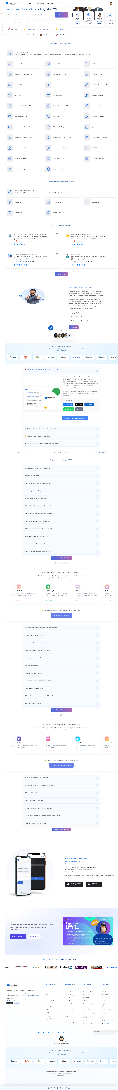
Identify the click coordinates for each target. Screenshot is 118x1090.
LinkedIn (90, 404)
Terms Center (49, 1004)
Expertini (105, 985)
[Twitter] (10, 1000)
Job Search (31, 3)
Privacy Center (49, 1007)
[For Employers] (2, 23)
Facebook (69, 404)
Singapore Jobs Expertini (13, 990)
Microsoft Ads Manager (89, 1024)
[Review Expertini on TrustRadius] (76, 357)
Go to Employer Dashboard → (61, 765)
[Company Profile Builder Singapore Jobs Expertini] (63, 1088)
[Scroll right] (111, 593)
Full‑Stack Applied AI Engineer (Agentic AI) (26, 255)
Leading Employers (89, 19)
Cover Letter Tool (69, 1004)
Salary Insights (46, 29)
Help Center (49, 995)
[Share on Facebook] (15, 244)
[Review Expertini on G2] (25, 357)
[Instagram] (12, 1000)
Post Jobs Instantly (99, 22)
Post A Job (86, 998)
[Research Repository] (2, 30)
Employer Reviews (31, 29)
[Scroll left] (12, 593)
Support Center (50, 992)
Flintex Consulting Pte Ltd (23, 236)
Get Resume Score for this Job (26, 241)
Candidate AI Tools (69, 992)
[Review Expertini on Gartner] (13, 357)
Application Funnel (88, 1007)
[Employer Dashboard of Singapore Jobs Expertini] (61, 1088)
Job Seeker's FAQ (69, 1022)
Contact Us (105, 1007)
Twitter (80, 404)
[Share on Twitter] (17, 244)
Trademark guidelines (70, 1071)
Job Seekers (40, 3)
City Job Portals (50, 1019)
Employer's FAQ (106, 1010)
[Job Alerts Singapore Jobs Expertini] (58, 1088)
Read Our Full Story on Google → (74, 418)
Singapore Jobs (59, 1043)
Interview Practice (69, 1007)
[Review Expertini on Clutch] (63, 357)
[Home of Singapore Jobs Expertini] (49, 1088)
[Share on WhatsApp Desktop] (27, 244)
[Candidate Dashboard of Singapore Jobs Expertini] (52, 1088)
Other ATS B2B (106, 1016)
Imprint (104, 1004)
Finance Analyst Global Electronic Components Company (30, 234)
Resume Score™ (14, 29)
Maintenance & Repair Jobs (22, 169)
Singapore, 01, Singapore (40, 236)
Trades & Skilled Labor (59, 158)
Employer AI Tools (88, 992)
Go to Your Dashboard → (61, 615)
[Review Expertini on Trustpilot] (38, 357)
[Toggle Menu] (2, 9)
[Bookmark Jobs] (57, 233)
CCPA (47, 1010)
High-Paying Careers (88, 22)
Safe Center (49, 998)
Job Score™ (61, 34)
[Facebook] (8, 1000)
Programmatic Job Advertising (88, 1017)
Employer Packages (88, 995)
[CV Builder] (2, 27)
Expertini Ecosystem (107, 995)
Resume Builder (14, 34)
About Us (104, 998)
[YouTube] (14, 1000)
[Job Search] (105, 3)
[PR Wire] (2, 34)
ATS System (45, 34)
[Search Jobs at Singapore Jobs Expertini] (55, 1088)
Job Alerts (61, 29)
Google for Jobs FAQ (107, 1013)
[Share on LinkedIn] (19, 244)
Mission (104, 1001)
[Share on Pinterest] (22, 244)
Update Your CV (110, 17)
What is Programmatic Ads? (108, 1020)
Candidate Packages (69, 995)
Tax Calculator (68, 1019)
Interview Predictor (69, 1010)
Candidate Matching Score (90, 1013)
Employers (50, 3)
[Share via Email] (24, 244)
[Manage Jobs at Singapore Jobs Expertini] (69, 1088)
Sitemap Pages (50, 1016)
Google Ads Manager (89, 1021)
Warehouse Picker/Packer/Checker (81, 234)
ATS (58, 3)
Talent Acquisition (88, 1004)
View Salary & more (32, 239)
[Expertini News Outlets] (61, 967)
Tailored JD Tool (87, 1010)
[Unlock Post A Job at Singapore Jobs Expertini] (66, 1088)
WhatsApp (69, 409)
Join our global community (78, 23)
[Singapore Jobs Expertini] (13, 3)
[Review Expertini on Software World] (101, 357)
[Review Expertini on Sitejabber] (89, 357)
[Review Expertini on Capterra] (50, 357)
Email (80, 409)
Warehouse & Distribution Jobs (61, 148)
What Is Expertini (106, 992)
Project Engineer (76, 255)
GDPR (47, 1013)
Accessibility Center (51, 1001)
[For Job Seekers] (2, 20)
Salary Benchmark (69, 1016)
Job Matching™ (30, 34)
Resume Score (68, 1001)
